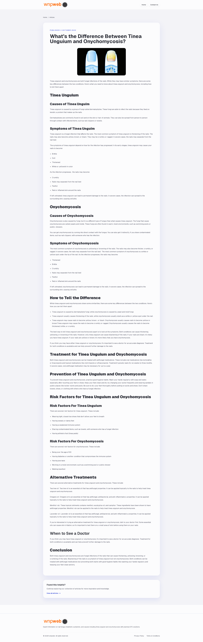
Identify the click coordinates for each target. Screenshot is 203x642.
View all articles (53, 593)
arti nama (66, 227)
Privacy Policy (139, 636)
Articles (52, 17)
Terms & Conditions (153, 636)
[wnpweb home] (57, 5)
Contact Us (154, 5)
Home (144, 5)
